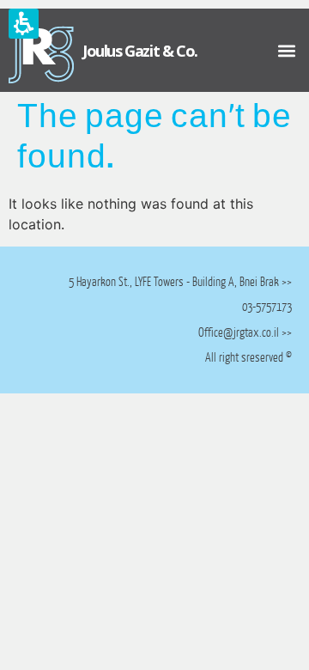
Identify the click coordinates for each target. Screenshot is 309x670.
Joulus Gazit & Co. (139, 50)
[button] (286, 50)
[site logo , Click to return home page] (41, 50)
